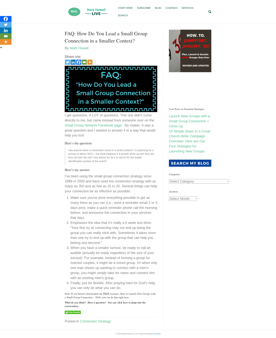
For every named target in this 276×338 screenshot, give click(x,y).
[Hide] (1, 47)
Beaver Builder (155, 334)
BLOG (158, 8)
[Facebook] (78, 62)
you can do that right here (115, 297)
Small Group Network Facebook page (93, 125)
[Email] (84, 62)
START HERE (125, 8)
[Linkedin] (73, 62)
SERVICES (187, 8)
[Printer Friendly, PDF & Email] (73, 312)
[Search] (208, 12)
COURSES (171, 8)
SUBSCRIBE (144, 8)
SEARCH (123, 15)
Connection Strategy (95, 321)
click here (122, 302)
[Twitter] (67, 62)
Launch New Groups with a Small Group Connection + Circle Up (189, 121)
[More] (89, 62)
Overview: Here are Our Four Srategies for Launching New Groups (187, 146)
